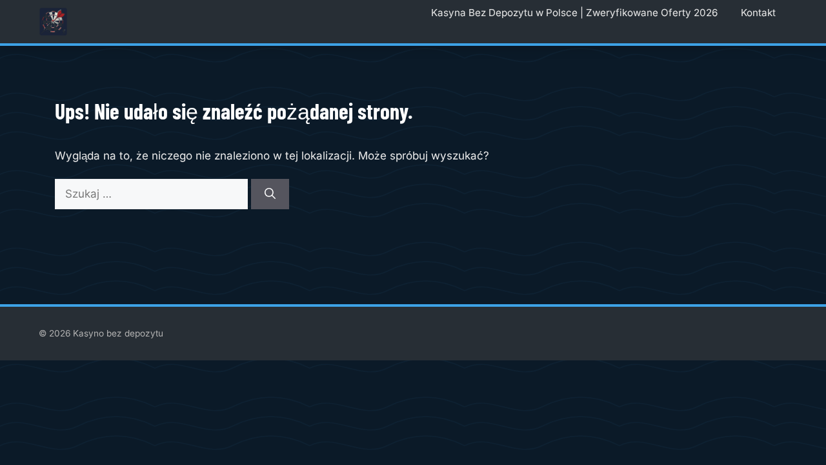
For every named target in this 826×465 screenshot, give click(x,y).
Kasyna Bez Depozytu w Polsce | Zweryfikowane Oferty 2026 (574, 12)
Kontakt (758, 12)
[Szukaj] (270, 194)
